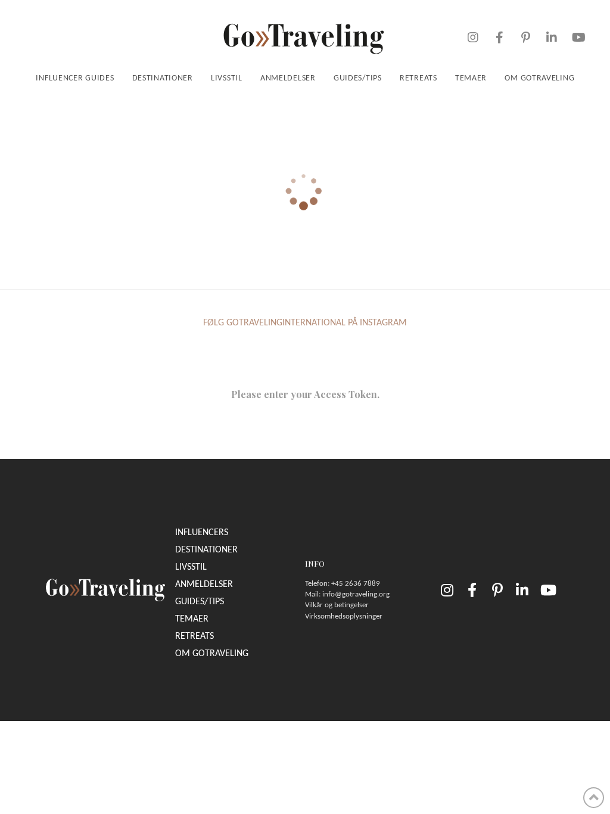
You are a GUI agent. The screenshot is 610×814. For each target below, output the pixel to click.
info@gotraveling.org (356, 594)
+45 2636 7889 (355, 584)
